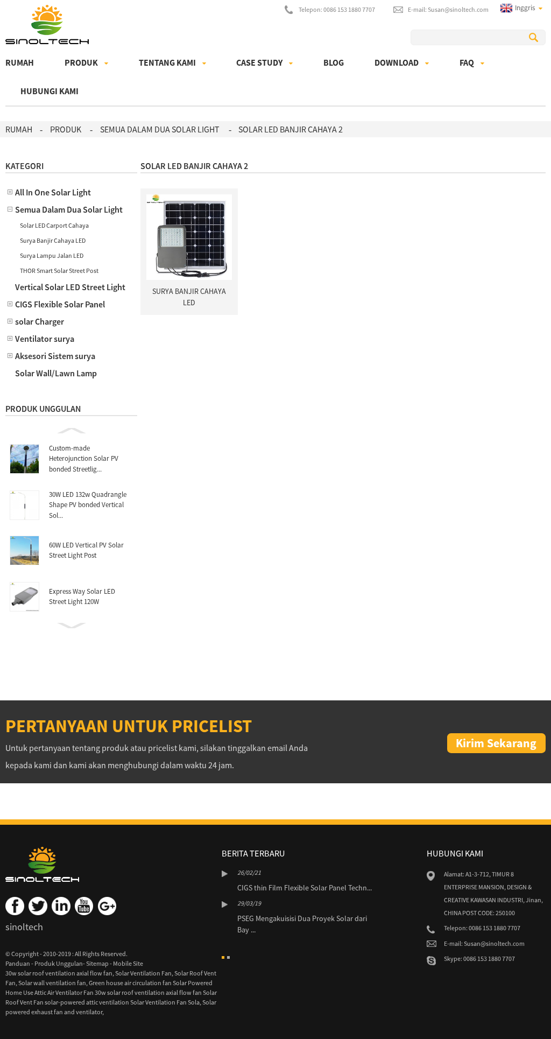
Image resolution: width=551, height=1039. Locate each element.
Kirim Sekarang (496, 742)
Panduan (18, 963)
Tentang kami (167, 62)
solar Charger (39, 321)
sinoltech (24, 927)
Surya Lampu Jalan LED (51, 255)
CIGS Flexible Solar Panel (60, 304)
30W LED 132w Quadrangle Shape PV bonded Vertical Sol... (87, 505)
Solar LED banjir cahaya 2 (290, 129)
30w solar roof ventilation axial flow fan (58, 973)
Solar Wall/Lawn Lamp (56, 373)
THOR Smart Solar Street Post (59, 270)
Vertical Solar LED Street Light (70, 287)
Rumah (19, 62)
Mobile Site (128, 963)
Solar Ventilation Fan (143, 973)
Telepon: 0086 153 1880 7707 (337, 9)
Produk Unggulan (58, 963)
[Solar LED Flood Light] (189, 236)
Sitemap (98, 963)
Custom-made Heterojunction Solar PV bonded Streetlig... (83, 459)
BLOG (333, 62)
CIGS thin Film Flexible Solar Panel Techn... (304, 888)
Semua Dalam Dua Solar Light (160, 129)
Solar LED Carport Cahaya (54, 225)
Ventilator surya (44, 338)
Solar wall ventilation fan (52, 983)
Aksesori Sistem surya (55, 355)
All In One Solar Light (53, 192)
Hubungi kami (49, 91)
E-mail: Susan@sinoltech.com (448, 9)
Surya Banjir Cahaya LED (53, 240)
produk (81, 62)
